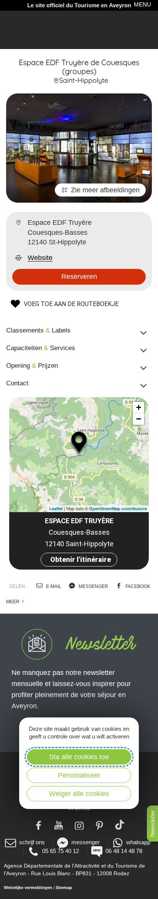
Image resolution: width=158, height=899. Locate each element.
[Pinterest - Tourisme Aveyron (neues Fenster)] (99, 825)
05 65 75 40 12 (60, 851)
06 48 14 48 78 (123, 851)
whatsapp (138, 842)
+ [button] (138, 407)
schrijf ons (32, 842)
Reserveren (79, 276)
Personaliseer (79, 775)
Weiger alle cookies (79, 793)
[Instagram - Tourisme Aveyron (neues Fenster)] (79, 825)
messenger (92, 586)
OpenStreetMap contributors (118, 508)
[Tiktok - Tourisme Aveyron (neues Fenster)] (120, 825)
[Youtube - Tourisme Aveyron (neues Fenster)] (59, 825)
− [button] (138, 419)
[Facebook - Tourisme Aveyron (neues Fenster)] (38, 825)
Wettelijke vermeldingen (28, 887)
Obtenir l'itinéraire (80, 559)
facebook (137, 586)
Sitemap (64, 887)
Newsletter (152, 823)
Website (40, 258)
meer (13, 601)
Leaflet (56, 508)
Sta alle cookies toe (79, 757)
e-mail (53, 586)
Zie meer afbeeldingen (105, 190)
